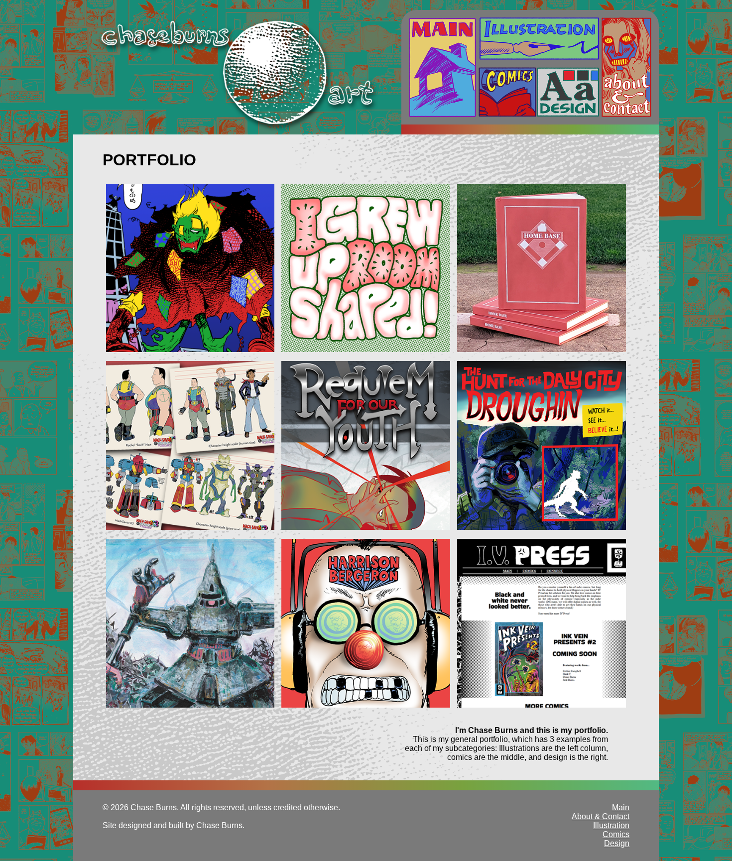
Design (568, 92)
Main (443, 67)
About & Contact (626, 67)
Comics (507, 92)
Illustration (539, 38)
